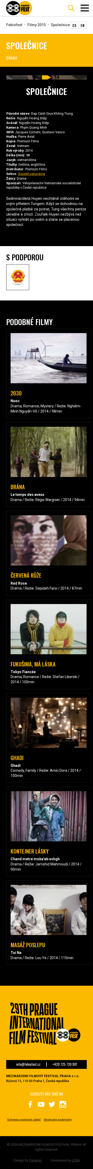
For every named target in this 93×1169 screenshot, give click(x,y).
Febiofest (14, 25)
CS (74, 25)
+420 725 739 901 (64, 1064)
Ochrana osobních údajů (24, 1119)
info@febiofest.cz (28, 1064)
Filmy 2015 (36, 25)
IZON (76, 1160)
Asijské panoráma (31, 174)
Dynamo (35, 1160)
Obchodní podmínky (58, 1119)
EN (82, 25)
